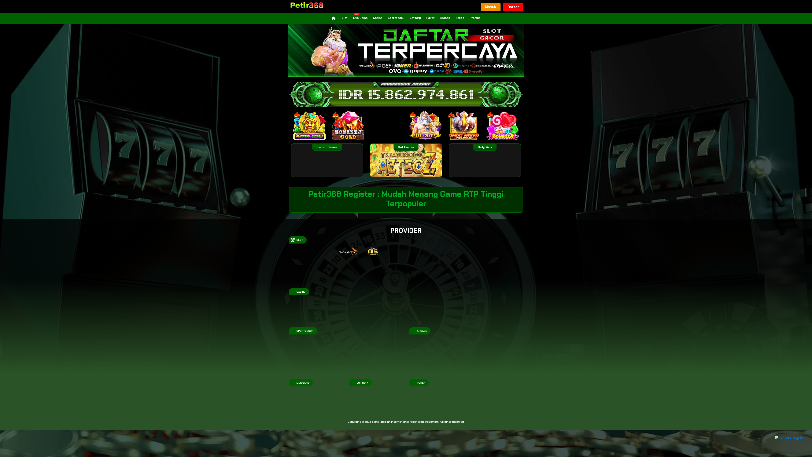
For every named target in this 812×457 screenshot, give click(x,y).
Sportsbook (396, 18)
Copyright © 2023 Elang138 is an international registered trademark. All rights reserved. (406, 422)
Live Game (360, 18)
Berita (459, 18)
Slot (345, 18)
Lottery (415, 18)
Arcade (445, 18)
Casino (377, 18)
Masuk (490, 7)
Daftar (513, 7)
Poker (430, 18)
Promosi (475, 18)
